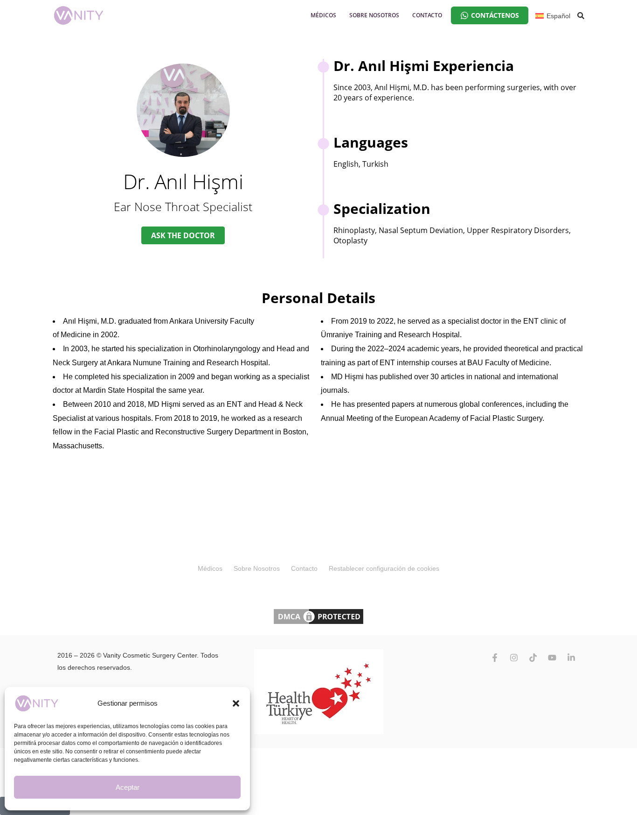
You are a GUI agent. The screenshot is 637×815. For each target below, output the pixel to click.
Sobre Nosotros (257, 568)
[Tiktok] (533, 657)
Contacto (304, 568)
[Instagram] (513, 657)
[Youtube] (552, 657)
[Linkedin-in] (571, 657)
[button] (236, 703)
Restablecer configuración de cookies (384, 568)
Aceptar (127, 787)
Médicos (210, 568)
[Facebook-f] (494, 657)
